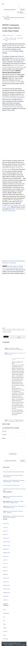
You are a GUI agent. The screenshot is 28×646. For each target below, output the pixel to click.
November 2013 (6, 545)
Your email (4, 434)
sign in (23, 12)
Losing (18, 329)
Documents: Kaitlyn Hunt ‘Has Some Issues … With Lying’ (13, 512)
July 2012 (5, 599)
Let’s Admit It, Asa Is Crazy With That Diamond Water (13, 497)
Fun (4, 617)
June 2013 (5, 563)
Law (4, 620)
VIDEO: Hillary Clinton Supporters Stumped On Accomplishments (13, 476)
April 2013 (5, 570)
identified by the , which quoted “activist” (13, 206)
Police (4, 39)
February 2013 (6, 578)
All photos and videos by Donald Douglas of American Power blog (13, 261)
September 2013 (6, 552)
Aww (9, 331)
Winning (5, 331)
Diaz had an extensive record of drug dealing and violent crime (13, 66)
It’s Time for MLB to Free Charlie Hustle (11, 485)
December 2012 (6, 585)
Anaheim (6, 38)
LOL (4, 329)
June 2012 (5, 603)
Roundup (5, 631)
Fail (23, 329)
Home (3, 16)
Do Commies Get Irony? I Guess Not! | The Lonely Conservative (15, 353)
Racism (7, 39)
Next (25, 25)
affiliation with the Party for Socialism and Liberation (13, 209)
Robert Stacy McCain (9, 35)
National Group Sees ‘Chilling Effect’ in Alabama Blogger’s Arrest (13, 502)
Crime (15, 38)
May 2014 (5, 531)
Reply (23, 358)
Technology (5, 638)
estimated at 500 (6, 51)
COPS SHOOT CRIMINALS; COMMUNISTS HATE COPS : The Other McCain (14, 349)
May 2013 (5, 567)
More (24, 644)
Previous (23, 25)
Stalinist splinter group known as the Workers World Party (13, 96)
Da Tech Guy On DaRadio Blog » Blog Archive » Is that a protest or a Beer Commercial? (14, 420)
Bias (14, 329)
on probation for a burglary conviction (12, 81)
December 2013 (6, 541)
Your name (4, 431)
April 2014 (5, 534)
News (4, 624)
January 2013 (6, 581)
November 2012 (6, 589)
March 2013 (5, 574)
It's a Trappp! (9, 329)
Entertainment (6, 613)
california (11, 38)
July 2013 (5, 560)
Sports (4, 635)
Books (4, 609)
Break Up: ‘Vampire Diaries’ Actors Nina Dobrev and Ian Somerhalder (13, 516)
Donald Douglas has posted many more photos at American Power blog (12, 268)
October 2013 (6, 549)
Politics (8, 16)
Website (3, 438)
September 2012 (6, 592)
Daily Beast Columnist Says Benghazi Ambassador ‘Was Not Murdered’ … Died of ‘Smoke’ (14, 481)
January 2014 (6, 538)
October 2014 (6, 523)
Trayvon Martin (13, 39)
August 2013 (5, 556)
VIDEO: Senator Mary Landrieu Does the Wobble (13, 471)
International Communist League (11, 106)
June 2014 (5, 527)
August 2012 (5, 596)
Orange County (20, 38)
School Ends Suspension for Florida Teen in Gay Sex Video (14, 489)
